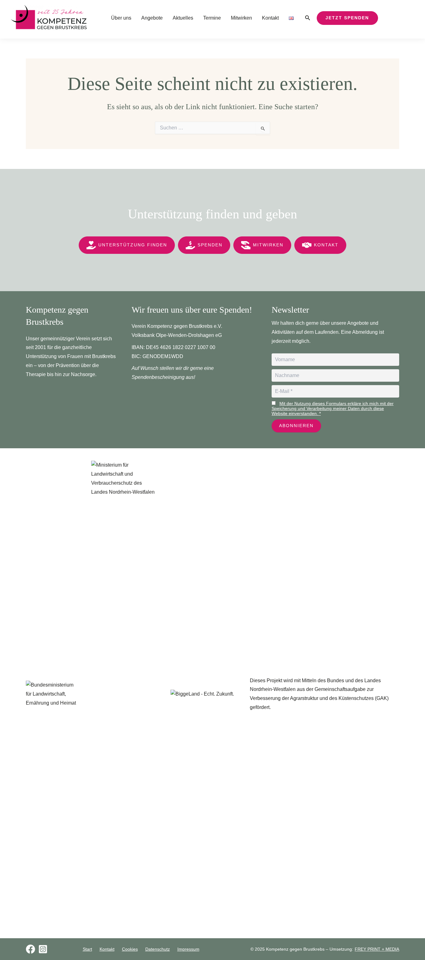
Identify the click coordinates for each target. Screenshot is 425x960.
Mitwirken (241, 18)
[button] (308, 18)
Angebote (152, 18)
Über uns (121, 18)
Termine (212, 18)
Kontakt (270, 18)
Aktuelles (183, 18)
